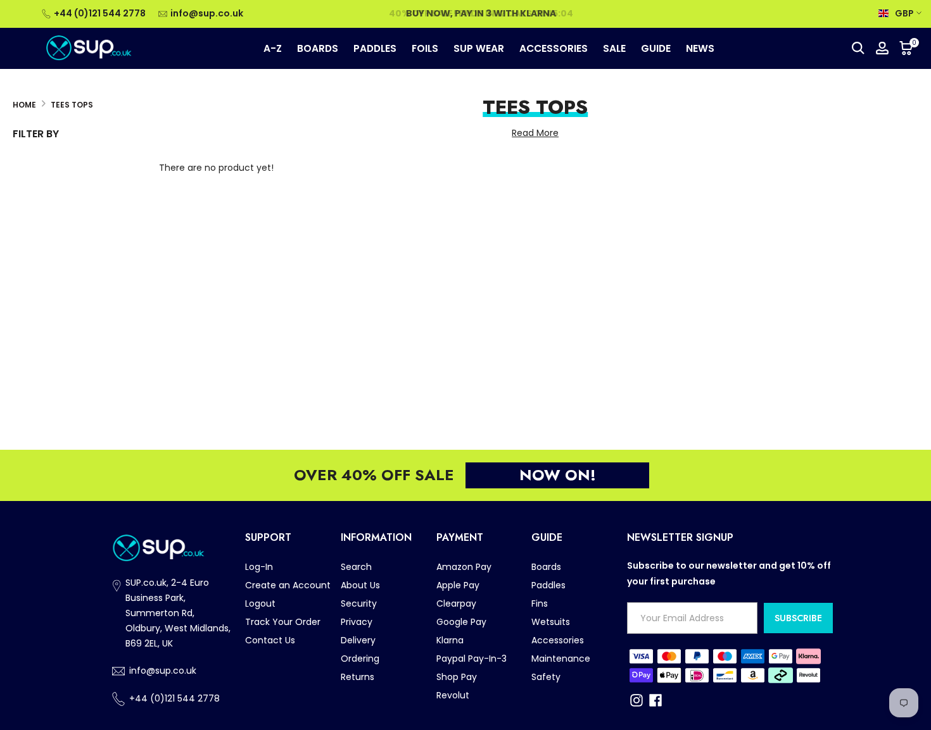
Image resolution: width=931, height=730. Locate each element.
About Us (360, 585)
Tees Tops (72, 104)
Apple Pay (457, 585)
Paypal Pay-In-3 (471, 658)
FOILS (425, 47)
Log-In (259, 566)
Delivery (358, 640)
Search (356, 566)
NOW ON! (557, 475)
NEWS (700, 47)
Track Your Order (282, 622)
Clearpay (456, 603)
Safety (545, 677)
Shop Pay (456, 677)
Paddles (548, 585)
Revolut (452, 695)
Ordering (360, 658)
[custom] (636, 700)
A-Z (272, 47)
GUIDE (656, 47)
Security (359, 603)
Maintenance (560, 658)
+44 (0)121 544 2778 (100, 13)
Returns (357, 677)
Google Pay (461, 622)
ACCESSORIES (553, 47)
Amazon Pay (463, 566)
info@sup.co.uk (206, 13)
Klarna (450, 640)
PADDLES (374, 47)
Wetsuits (550, 622)
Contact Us (270, 640)
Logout (260, 603)
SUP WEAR (478, 47)
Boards (546, 566)
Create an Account (288, 585)
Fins (539, 603)
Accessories (557, 640)
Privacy (356, 622)
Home (24, 104)
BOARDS (317, 47)
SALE (614, 47)
